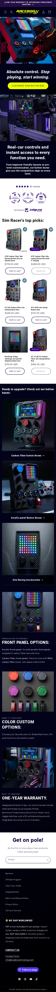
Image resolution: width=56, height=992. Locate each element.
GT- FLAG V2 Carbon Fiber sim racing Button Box (40, 359)
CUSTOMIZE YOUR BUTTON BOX (28, 85)
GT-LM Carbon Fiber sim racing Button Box (14, 309)
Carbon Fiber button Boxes (26, 455)
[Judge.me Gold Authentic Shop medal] (28, 197)
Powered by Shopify (39, 989)
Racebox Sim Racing (23, 989)
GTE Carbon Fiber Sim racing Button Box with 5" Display (40, 258)
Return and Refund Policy (17, 898)
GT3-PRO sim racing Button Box (39, 309)
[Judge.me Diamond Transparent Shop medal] (15, 197)
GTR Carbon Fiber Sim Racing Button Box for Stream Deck (14, 258)
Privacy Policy (11, 904)
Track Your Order (13, 886)
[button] (5, 12)
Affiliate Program (13, 879)
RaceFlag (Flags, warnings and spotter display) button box (13, 359)
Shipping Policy (12, 892)
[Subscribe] (47, 859)
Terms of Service (13, 910)
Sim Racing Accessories (26, 579)
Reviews (9, 873)
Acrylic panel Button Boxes (26, 517)
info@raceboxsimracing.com (19, 959)
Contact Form (12, 956)
